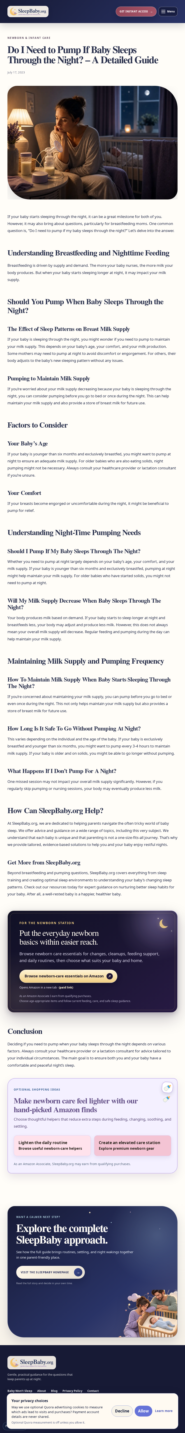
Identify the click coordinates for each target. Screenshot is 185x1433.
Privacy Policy (72, 1391)
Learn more (164, 1411)
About (41, 1391)
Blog (54, 1391)
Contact (93, 1391)
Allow (143, 1411)
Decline (122, 1411)
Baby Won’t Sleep (19, 1391)
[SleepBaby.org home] (28, 11)
